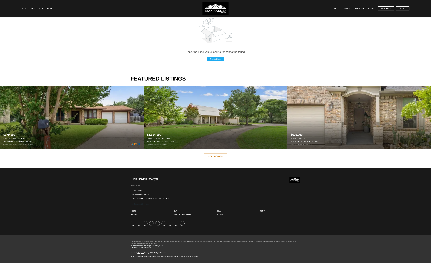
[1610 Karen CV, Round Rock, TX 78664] (72, 117)
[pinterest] (176, 223)
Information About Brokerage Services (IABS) (147, 246)
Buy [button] (33, 8)
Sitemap (188, 256)
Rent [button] (49, 8)
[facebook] (133, 223)
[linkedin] (139, 223)
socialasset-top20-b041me (140, 204)
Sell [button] (40, 8)
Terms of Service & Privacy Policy (141, 256)
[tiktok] (170, 223)
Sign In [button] (403, 8)
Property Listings (179, 256)
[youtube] (164, 223)
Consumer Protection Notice (141, 247)
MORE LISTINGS (215, 156)
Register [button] (386, 8)
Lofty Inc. (141, 253)
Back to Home (215, 59)
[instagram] (157, 223)
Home (24, 8)
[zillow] (151, 223)
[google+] (182, 223)
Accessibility (195, 256)
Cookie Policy (156, 256)
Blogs (371, 8)
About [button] (337, 8)
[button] (134, 212)
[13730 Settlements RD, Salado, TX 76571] (215, 117)
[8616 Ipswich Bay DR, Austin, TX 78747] (359, 117)
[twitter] (145, 223)
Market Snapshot (354, 8)
